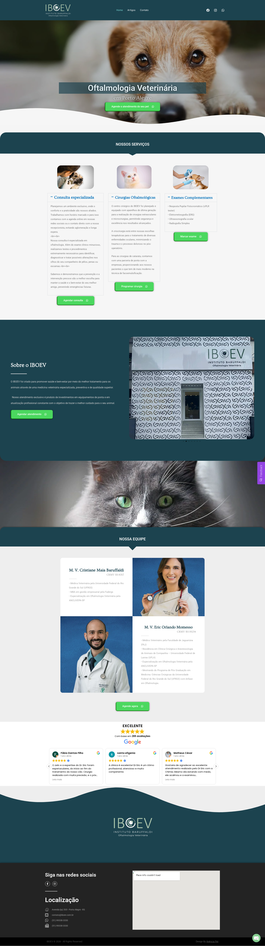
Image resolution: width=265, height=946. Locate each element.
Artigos (131, 10)
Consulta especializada (74, 197)
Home (119, 10)
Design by (207, 941)
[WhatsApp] (223, 10)
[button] (76, 197)
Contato (144, 10)
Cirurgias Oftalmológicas (135, 197)
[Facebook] (207, 10)
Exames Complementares (192, 198)
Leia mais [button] (113, 779)
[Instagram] (215, 10)
